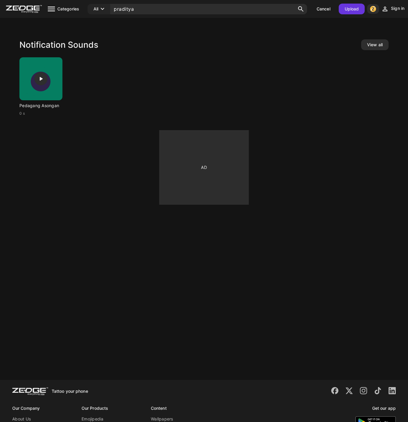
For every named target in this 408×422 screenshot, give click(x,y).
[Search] (300, 9)
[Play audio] (40, 78)
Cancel (323, 8)
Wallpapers (162, 418)
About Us (21, 418)
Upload (352, 8)
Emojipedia (93, 418)
